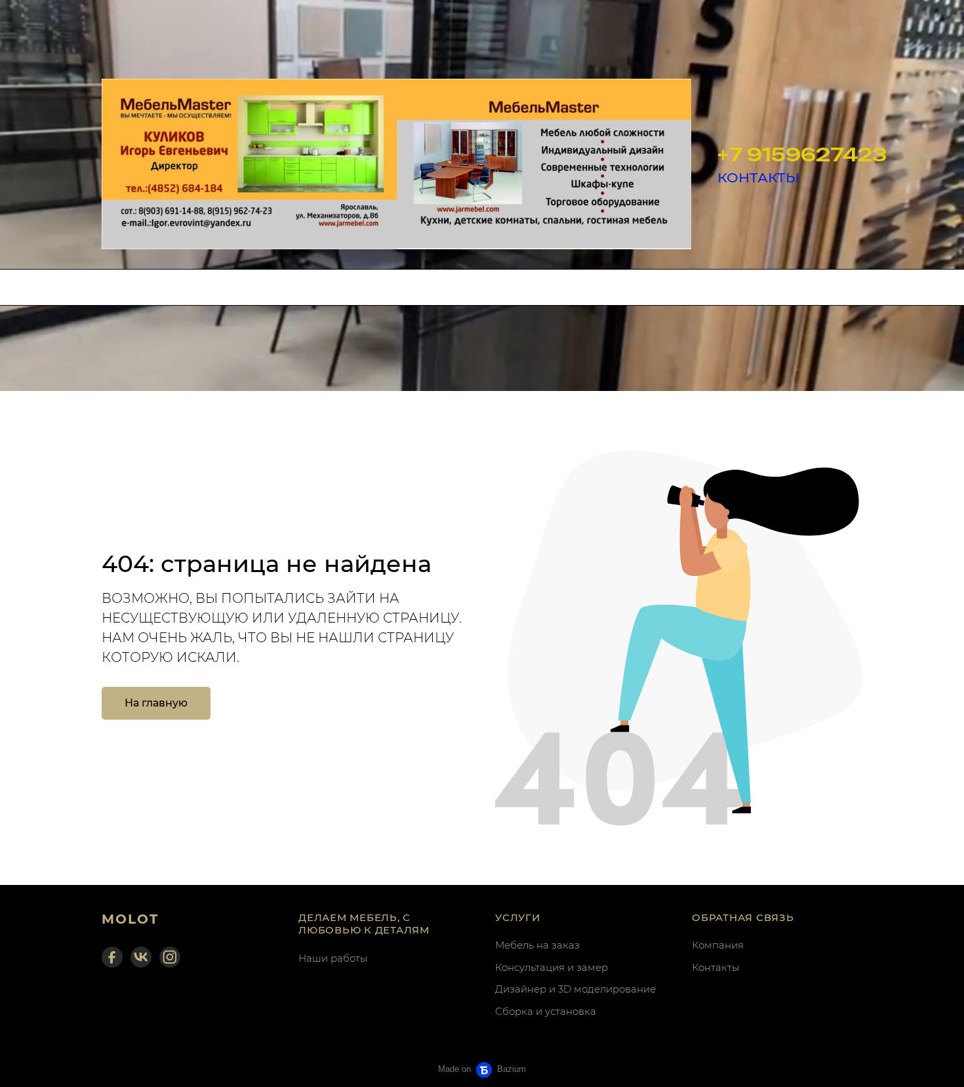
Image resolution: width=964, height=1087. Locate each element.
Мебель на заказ (537, 945)
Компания (718, 945)
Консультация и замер (551, 967)
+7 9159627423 (802, 154)
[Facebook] (112, 957)
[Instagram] (169, 957)
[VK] (141, 957)
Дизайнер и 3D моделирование (575, 989)
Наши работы (332, 958)
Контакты (715, 967)
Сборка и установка (545, 1011)
